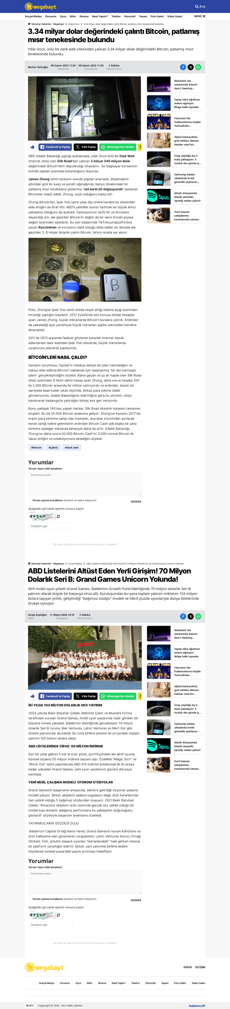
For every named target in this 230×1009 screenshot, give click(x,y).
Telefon (116, 16)
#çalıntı (53, 447)
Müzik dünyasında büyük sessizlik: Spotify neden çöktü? (187, 196)
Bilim (73, 16)
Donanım (50, 16)
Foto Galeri (157, 16)
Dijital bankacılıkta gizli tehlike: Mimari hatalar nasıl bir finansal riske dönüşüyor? (186, 140)
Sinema (84, 16)
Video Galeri (174, 16)
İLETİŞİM (200, 967)
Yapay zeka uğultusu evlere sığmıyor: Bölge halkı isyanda (187, 103)
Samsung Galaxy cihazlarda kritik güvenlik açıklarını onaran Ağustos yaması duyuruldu (185, 178)
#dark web (71, 447)
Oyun (63, 16)
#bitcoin (36, 447)
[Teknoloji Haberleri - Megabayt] (44, 967)
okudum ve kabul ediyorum (64, 500)
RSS (31, 1005)
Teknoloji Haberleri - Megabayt (47, 24)
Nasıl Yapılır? (100, 16)
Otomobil (129, 16)
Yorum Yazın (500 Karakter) (45, 468)
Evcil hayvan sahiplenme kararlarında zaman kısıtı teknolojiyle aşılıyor (186, 215)
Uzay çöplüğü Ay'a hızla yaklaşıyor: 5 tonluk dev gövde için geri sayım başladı (187, 159)
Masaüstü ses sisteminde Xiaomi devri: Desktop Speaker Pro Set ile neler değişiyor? (186, 84)
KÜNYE (188, 967)
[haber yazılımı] (197, 1005)
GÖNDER (136, 501)
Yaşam (143, 16)
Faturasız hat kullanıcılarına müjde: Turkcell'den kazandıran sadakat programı (187, 122)
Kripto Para (73, 24)
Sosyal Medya (33, 16)
